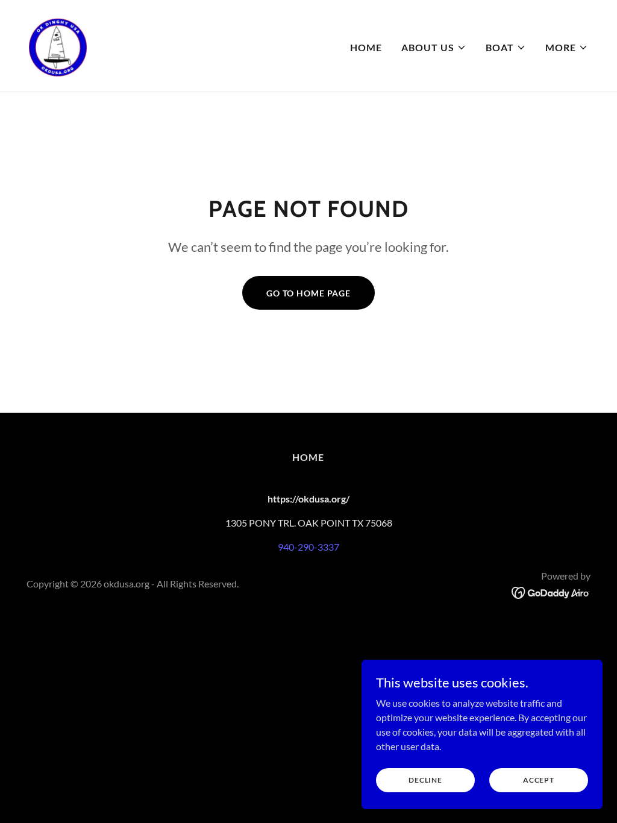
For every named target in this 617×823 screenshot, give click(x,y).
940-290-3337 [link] (308, 546)
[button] (433, 47)
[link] (58, 44)
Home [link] (366, 47)
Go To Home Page (308, 293)
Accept (538, 779)
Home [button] (308, 457)
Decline (425, 779)
